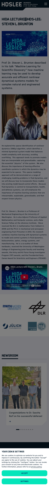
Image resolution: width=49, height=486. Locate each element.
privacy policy (36, 467)
